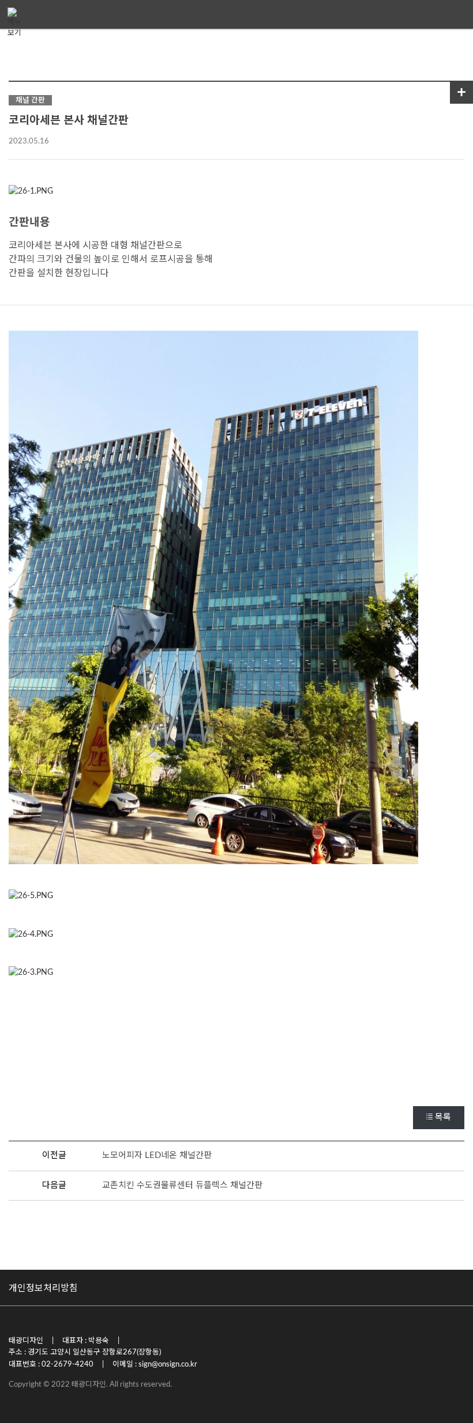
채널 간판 (30, 100)
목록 (443, 1117)
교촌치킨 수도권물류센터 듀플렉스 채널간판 (182, 1185)
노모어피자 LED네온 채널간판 (157, 1155)
